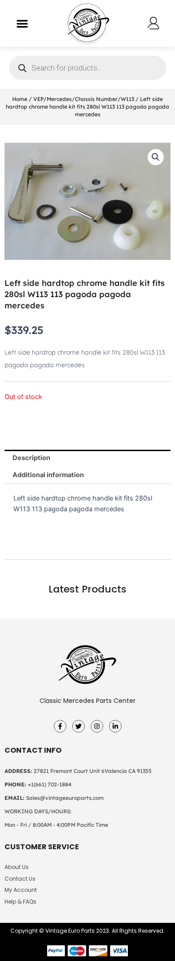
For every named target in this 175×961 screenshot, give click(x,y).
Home (19, 99)
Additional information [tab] (48, 475)
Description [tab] (31, 458)
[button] (22, 23)
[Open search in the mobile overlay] (87, 67)
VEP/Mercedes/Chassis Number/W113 (83, 99)
